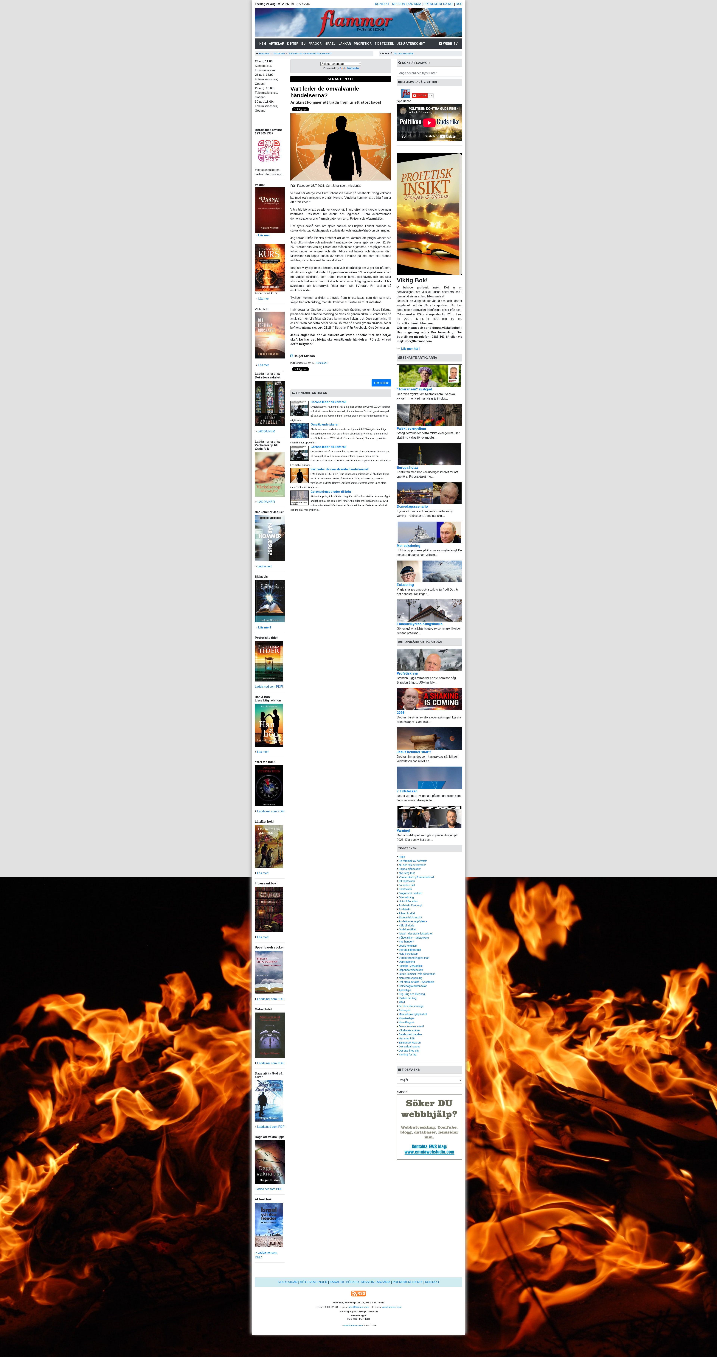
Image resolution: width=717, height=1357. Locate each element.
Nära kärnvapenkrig (410, 977)
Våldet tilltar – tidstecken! (414, 937)
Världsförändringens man (414, 957)
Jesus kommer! (408, 945)
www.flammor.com (391, 1307)
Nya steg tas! (407, 873)
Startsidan (264, 53)
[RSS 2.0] (358, 1293)
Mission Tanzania (406, 4)
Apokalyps (405, 990)
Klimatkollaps (406, 1018)
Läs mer (263, 365)
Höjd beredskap (408, 953)
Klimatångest (406, 1022)
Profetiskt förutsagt (410, 905)
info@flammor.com (359, 1307)
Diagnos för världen (410, 893)
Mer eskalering (408, 546)
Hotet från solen (408, 901)
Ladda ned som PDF (270, 1126)
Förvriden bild (407, 885)
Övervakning (406, 897)
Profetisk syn (407, 673)
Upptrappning (407, 961)
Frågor (315, 43)
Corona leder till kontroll (328, 402)
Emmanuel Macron (410, 1042)
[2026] (429, 699)
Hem (263, 43)
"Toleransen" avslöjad (414, 389)
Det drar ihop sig (409, 1050)
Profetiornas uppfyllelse (413, 921)
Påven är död (407, 913)
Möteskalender (313, 1282)
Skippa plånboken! (410, 868)
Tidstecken (384, 43)
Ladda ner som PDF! (271, 811)
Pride (402, 856)
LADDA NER (266, 431)
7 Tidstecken (407, 791)
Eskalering (405, 585)
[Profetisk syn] (429, 660)
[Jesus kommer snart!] (429, 738)
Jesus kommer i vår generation (417, 973)
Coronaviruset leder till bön (331, 491)
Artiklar (276, 43)
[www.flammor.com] (358, 23)
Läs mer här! (410, 348)
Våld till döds (406, 925)
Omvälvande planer (325, 424)
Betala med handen (410, 1034)
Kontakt (382, 4)
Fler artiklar (381, 382)
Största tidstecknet (410, 949)
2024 (402, 1002)
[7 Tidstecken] (429, 777)
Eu (303, 43)
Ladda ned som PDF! (269, 686)
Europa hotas (407, 467)
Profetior (363, 43)
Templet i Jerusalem (411, 965)
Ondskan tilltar (407, 929)
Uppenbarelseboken (411, 969)
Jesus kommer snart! (414, 752)
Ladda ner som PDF (268, 1189)
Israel (330, 43)
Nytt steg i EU (407, 1038)
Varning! (403, 830)
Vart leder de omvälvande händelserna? (310, 53)
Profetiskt (404, 909)
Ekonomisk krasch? (410, 917)
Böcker (352, 1282)
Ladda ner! (264, 566)
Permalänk (321, 363)
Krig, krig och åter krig (412, 994)
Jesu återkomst (411, 43)
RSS (459, 4)
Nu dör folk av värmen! (412, 865)
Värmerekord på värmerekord (416, 877)
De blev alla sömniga (411, 1006)
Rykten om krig (407, 998)
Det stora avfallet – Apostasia (416, 981)
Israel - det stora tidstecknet (415, 933)
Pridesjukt (405, 1010)
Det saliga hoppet (409, 1046)
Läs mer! (264, 627)
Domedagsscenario (412, 506)
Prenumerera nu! (438, 4)
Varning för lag (407, 1054)
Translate (352, 68)
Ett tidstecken (407, 881)
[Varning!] (429, 817)
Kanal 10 (337, 1282)
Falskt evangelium (411, 428)
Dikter (292, 43)
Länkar (345, 43)
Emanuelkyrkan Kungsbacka (420, 624)
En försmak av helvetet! (413, 860)
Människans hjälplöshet (413, 1014)
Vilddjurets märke (409, 1030)
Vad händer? (406, 941)
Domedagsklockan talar (413, 986)
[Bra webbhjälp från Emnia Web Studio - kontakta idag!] (429, 1126)
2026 (400, 713)
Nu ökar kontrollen (404, 53)
